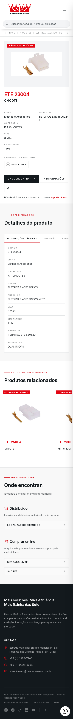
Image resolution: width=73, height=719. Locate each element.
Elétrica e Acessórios (49, 33)
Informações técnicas (22, 238)
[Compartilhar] (8, 188)
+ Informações (54, 178)
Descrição (49, 238)
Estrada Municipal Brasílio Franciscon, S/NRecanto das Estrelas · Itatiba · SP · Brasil (34, 649)
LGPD (56, 702)
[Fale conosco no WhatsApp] (65, 711)
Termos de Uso (40, 702)
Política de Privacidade (16, 702)
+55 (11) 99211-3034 (21, 664)
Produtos (26, 33)
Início (12, 33)
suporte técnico (59, 197)
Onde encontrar (19, 178)
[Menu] (64, 9)
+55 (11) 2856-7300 (21, 658)
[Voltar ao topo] (45, 710)
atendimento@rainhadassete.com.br (31, 671)
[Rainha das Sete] (20, 9)
